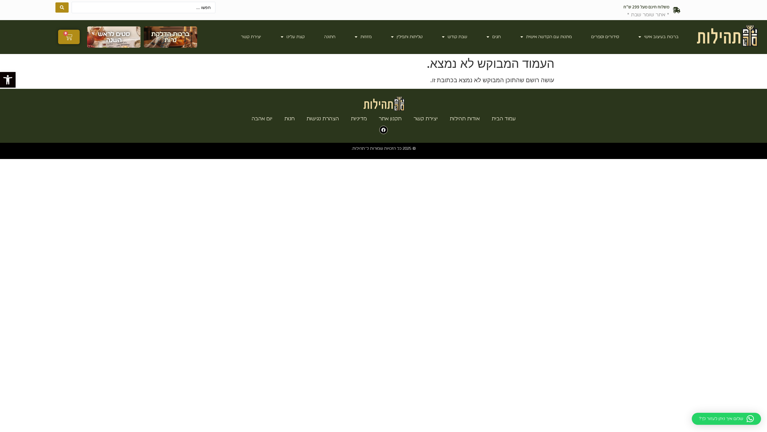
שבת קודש (457, 37)
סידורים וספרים (605, 37)
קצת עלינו (295, 37)
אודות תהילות (465, 118)
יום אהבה (262, 118)
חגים (496, 37)
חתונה (329, 37)
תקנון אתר (390, 118)
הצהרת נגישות (323, 118)
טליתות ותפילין (409, 37)
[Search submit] (62, 7)
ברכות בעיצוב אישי (661, 37)
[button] (8, 80)
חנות (289, 118)
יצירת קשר (251, 37)
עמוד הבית (504, 118)
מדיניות (359, 118)
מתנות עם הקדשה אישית (549, 37)
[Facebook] (383, 130)
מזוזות (366, 37)
